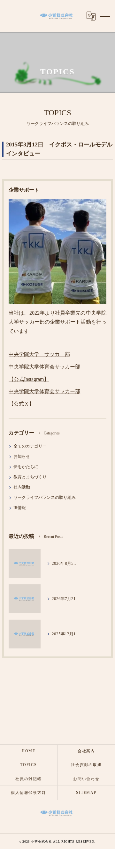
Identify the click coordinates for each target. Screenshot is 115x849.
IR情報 (19, 508)
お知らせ (21, 456)
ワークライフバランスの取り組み (44, 497)
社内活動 (21, 487)
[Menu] (105, 16)
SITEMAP (86, 792)
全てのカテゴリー (30, 446)
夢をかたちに (25, 467)
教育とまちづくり (30, 477)
